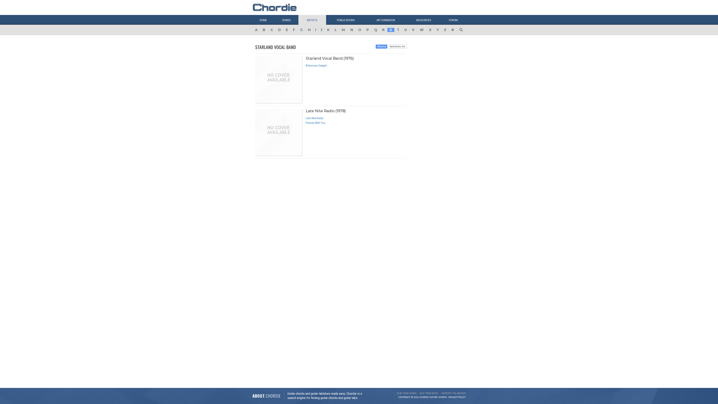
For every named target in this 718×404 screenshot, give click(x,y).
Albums (381, 46)
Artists (312, 20)
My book (386, 20)
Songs (286, 20)
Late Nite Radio (314, 118)
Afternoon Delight (316, 65)
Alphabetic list (397, 46)
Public (346, 20)
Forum (453, 20)
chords (442, 397)
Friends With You (315, 122)
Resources (423, 20)
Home (263, 20)
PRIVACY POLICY (457, 397)
